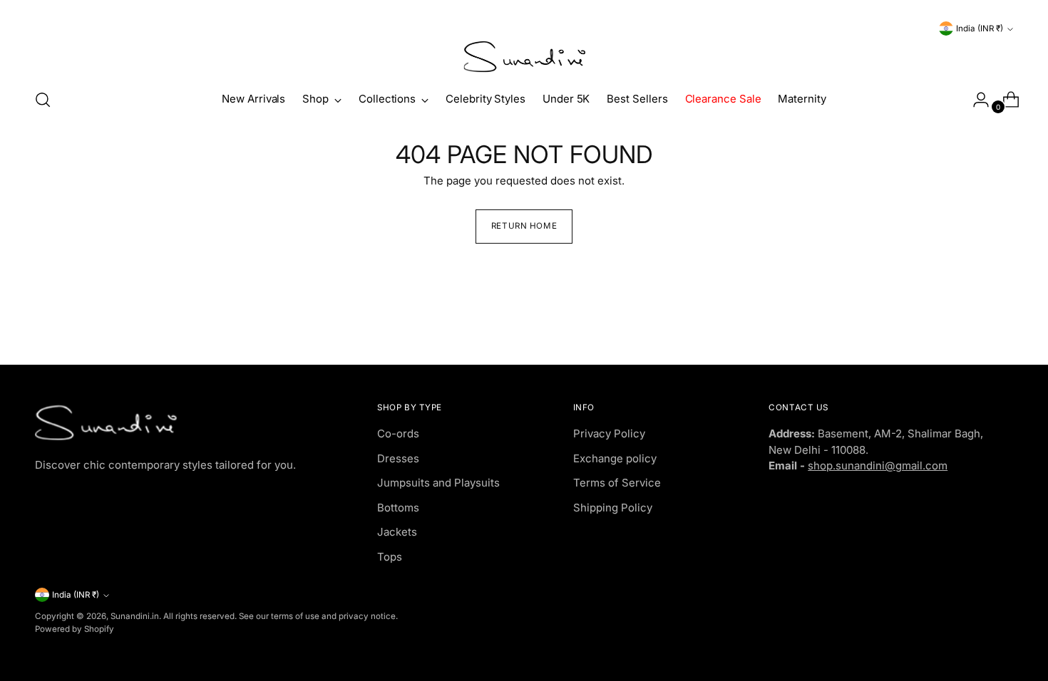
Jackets (397, 532)
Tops (389, 556)
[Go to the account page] (975, 99)
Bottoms (398, 507)
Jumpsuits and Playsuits (438, 482)
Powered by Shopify (74, 629)
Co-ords (398, 433)
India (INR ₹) (979, 28)
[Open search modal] (43, 99)
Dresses (398, 458)
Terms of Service (617, 482)
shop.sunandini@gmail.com (877, 465)
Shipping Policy (612, 507)
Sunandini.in (135, 616)
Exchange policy (615, 458)
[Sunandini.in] (524, 57)
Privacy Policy (609, 433)
